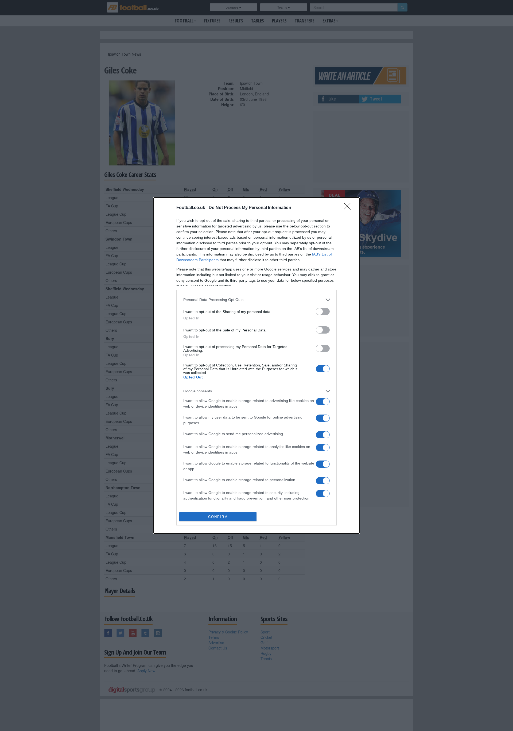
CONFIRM (218, 517)
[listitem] (256, 300)
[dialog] (256, 366)
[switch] (323, 311)
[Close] (349, 208)
